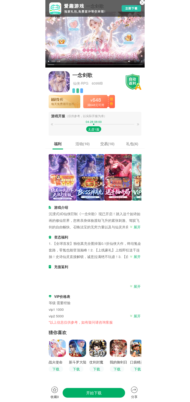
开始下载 (94, 392)
